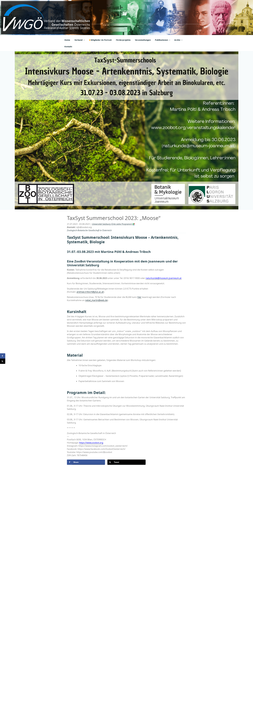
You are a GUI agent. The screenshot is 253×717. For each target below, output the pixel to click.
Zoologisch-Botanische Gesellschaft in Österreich (89, 230)
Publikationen (161, 40)
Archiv (177, 40)
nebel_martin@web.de (96, 300)
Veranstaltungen (143, 40)
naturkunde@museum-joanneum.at (163, 278)
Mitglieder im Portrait (101, 40)
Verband (78, 40)
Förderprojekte (123, 40)
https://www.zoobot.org (91, 442)
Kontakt (68, 46)
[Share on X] (2, 361)
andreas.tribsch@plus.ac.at (90, 291)
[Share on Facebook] (2, 356)
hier (139, 297)
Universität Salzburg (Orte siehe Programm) (112, 224)
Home (67, 40)
